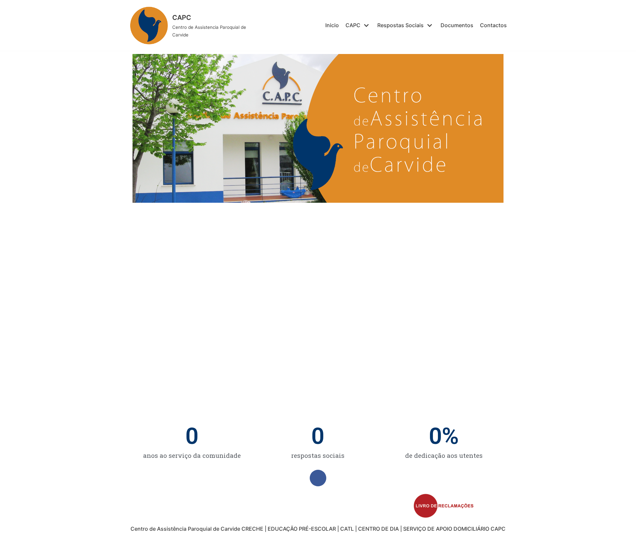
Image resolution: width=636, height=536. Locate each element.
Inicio (332, 25)
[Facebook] (318, 478)
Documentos (457, 25)
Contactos (493, 25)
